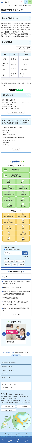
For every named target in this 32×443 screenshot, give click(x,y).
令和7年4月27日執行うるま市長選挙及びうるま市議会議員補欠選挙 (16, 303)
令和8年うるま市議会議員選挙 (12, 287)
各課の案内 (24, 406)
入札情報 (21, 264)
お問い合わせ (8, 410)
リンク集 (5, 373)
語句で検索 (9, 249)
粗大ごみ (7, 264)
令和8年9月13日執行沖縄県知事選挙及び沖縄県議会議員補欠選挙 (16, 282)
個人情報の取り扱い (8, 366)
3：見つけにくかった (9, 144)
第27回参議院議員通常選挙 (11, 298)
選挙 (5, 277)
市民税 (14, 264)
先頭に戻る (17, 355)
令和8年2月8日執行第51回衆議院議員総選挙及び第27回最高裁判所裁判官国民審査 (16, 293)
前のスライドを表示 (4, 334)
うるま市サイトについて (9, 362)
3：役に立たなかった (9, 134)
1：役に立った (7, 130)
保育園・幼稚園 (9, 261)
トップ (2, 352)
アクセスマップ (9, 406)
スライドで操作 (25, 48)
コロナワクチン (20, 261)
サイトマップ (6, 377)
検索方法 (25, 256)
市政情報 (8, 352)
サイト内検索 (5, 253)
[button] (21, 2)
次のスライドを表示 (28, 334)
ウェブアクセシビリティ (9, 370)
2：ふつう (6, 132)
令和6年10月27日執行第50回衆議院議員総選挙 (16, 309)
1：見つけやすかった (9, 140)
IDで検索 (17, 249)
